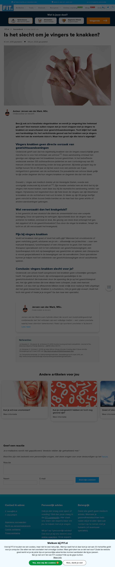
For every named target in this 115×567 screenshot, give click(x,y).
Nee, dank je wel (74, 563)
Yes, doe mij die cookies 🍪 (45, 563)
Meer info (57, 557)
